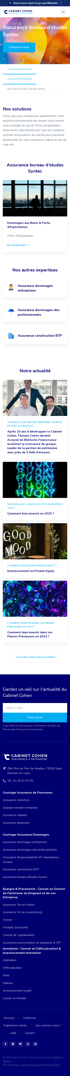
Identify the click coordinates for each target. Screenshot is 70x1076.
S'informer (29, 1018)
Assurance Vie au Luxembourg (22, 912)
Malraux (8, 983)
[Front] (19, 12)
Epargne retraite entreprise (20, 808)
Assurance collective (16, 800)
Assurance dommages (19, 79)
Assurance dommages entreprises (25, 842)
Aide (13, 1033)
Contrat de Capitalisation (19, 935)
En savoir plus (17, 245)
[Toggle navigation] (63, 12)
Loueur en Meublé (14, 998)
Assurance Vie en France (19, 905)
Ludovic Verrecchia (30, 1065)
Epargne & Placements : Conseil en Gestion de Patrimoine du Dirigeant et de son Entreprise (34, 893)
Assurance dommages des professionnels (30, 850)
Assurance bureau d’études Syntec (25, 877)
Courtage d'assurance (19, 69)
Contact (30, 1033)
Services (9, 1018)
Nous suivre (35, 717)
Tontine (7, 920)
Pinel (6, 975)
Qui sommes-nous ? (48, 1025)
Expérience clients (15, 1025)
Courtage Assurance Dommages (26, 835)
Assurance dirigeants (16, 823)
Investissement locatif (17, 991)
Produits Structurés (15, 927)
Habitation (9, 960)
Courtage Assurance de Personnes (28, 793)
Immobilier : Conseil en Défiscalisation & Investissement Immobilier (32, 951)
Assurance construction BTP (21, 869)
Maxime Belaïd (51, 1065)
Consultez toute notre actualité (35, 657)
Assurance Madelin (15, 815)
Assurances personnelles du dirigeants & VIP (32, 943)
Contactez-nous (19, 47)
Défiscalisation (12, 968)
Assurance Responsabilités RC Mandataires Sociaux (31, 859)
